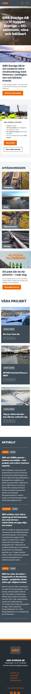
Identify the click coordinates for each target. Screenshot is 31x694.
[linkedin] (12, 693)
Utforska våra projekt (13, 93)
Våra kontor (10, 143)
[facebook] (15, 693)
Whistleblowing (15, 680)
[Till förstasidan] (5, 3)
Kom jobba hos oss (12, 287)
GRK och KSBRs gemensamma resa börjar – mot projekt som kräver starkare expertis (15, 461)
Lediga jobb (14, 675)
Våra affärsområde (13, 149)
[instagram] (19, 693)
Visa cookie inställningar (15, 688)
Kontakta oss (14, 673)
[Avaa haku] (23, 3)
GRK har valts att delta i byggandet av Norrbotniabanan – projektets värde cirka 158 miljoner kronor (14, 578)
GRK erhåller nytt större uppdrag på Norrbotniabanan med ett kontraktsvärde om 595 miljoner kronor (15, 519)
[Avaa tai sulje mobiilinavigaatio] (27, 3)
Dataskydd (13, 678)
